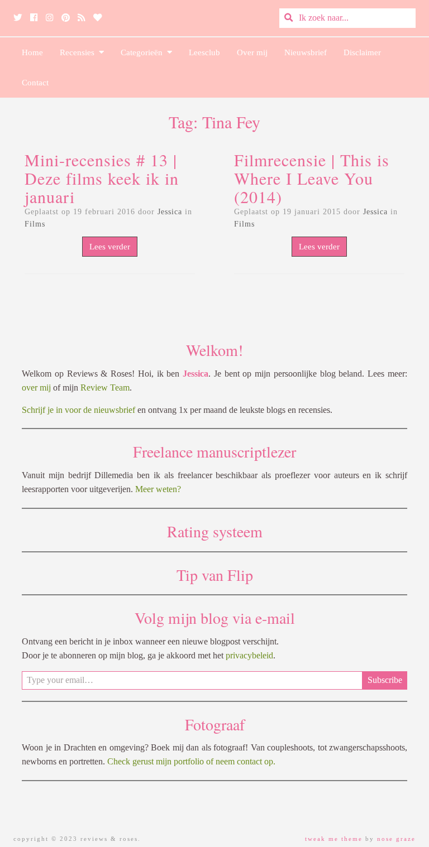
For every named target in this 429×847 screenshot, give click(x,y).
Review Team (105, 387)
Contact (35, 82)
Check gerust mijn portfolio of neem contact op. (191, 761)
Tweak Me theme (334, 838)
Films (35, 224)
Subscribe (385, 680)
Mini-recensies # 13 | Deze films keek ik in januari (102, 178)
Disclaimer (362, 52)
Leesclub (204, 52)
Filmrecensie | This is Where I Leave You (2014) (311, 178)
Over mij (252, 52)
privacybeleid (249, 655)
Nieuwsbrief (305, 52)
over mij (36, 387)
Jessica (170, 212)
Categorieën (144, 52)
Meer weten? (158, 489)
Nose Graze (396, 838)
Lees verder (109, 246)
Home (32, 52)
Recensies (79, 52)
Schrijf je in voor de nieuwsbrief (78, 410)
